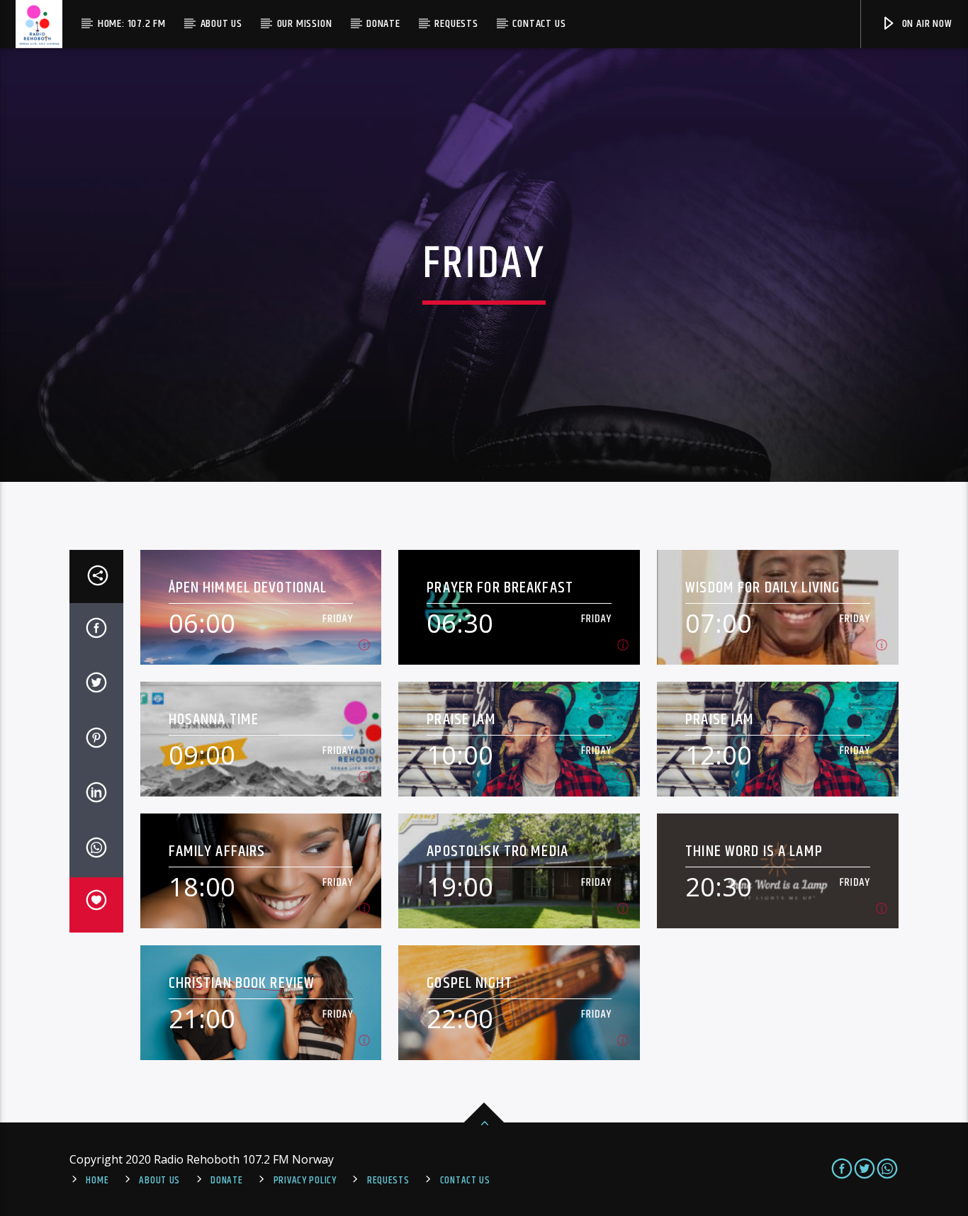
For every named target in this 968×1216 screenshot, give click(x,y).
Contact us (538, 24)
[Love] (96, 905)
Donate (383, 24)
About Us (221, 24)
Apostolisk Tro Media (497, 851)
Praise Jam (461, 719)
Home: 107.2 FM (132, 24)
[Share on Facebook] (96, 630)
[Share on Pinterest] (96, 740)
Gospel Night (469, 983)
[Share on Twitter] (96, 685)
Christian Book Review (242, 983)
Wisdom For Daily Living (762, 588)
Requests (456, 24)
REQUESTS (388, 1180)
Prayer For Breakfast (500, 588)
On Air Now (925, 24)
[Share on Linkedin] (96, 795)
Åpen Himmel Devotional (248, 588)
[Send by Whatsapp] (96, 850)
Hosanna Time (214, 719)
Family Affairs (217, 851)
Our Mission (304, 24)
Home (97, 1180)
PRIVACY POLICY (305, 1180)
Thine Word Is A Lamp (754, 851)
